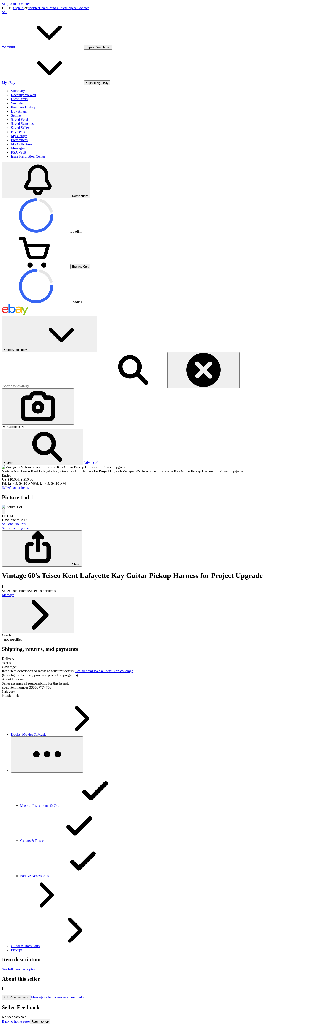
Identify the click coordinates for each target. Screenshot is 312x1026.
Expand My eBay (97, 83)
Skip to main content (17, 4)
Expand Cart (80, 266)
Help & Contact (77, 8)
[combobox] (50, 386)
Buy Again (19, 111)
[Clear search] (203, 370)
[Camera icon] (38, 406)
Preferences (19, 140)
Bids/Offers (19, 99)
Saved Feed (19, 119)
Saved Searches (22, 124)
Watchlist (17, 103)
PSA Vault (18, 152)
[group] (156, 507)
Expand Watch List (98, 47)
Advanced (90, 462)
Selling (16, 115)
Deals (43, 8)
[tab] (156, 679)
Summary (18, 91)
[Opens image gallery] (3, 511)
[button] (42, 447)
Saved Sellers (20, 128)
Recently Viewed (23, 95)
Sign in (18, 8)
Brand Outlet (56, 8)
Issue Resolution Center (28, 156)
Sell (4, 12)
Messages (18, 148)
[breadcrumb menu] (47, 754)
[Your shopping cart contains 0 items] (36, 266)
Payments (18, 132)
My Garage (19, 136)
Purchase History (23, 107)
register (33, 8)
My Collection (21, 144)
